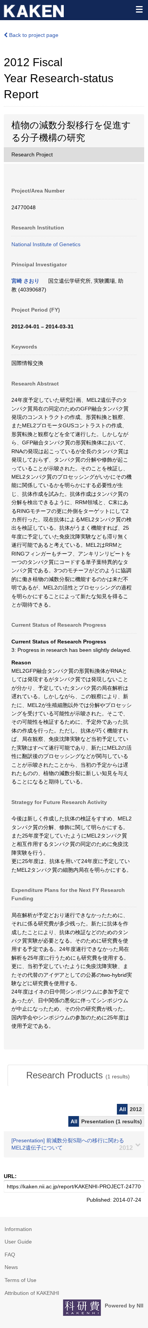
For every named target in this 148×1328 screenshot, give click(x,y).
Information (18, 1229)
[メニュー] (139, 9)
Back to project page (33, 35)
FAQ (10, 1255)
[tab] (78, 1075)
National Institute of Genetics (45, 244)
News (11, 1267)
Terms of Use (20, 1280)
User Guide (18, 1242)
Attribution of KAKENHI (32, 1293)
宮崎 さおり (25, 281)
